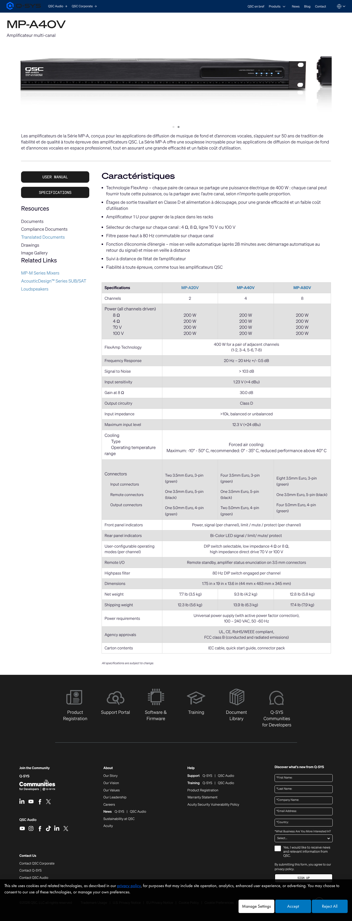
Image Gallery (34, 253)
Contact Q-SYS (30, 870)
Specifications (55, 192)
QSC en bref (256, 6)
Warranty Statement (202, 797)
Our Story (110, 775)
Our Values (111, 790)
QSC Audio (28, 821)
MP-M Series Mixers (40, 273)
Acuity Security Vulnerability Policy (213, 804)
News (296, 6)
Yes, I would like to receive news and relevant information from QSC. (306, 852)
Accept (293, 906)
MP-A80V (302, 287)
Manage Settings (256, 906)
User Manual (55, 177)
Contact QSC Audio (33, 877)
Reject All (329, 906)
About (108, 768)
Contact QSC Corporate (36, 863)
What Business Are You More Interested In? (303, 831)
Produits (275, 6)
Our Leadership (115, 797)
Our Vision (111, 783)
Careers (109, 804)
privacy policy (284, 869)
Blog (307, 6)
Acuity (108, 826)
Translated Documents (43, 237)
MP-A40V (246, 287)
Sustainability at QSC (119, 819)
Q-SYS (24, 776)
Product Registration (202, 790)
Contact (320, 6)
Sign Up (304, 878)
